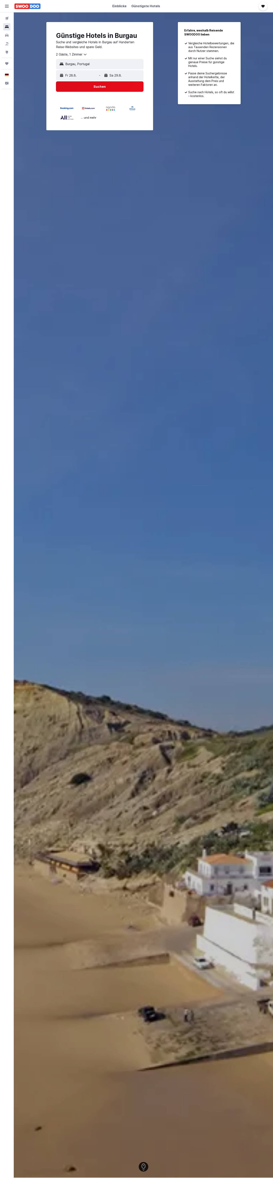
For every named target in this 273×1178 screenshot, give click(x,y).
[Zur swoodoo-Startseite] (27, 6)
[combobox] (71, 55)
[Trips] (7, 64)
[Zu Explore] (7, 52)
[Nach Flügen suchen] (7, 18)
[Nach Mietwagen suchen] (7, 35)
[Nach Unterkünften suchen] (7, 27)
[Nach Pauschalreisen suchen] (7, 44)
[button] (6, 6)
